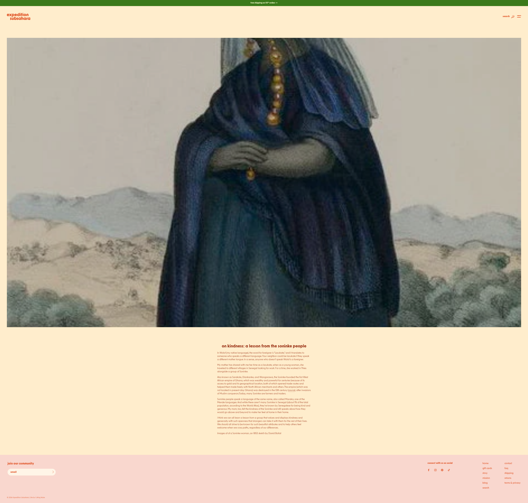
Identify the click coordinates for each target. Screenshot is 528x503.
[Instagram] (435, 470)
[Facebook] (428, 470)
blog (485, 483)
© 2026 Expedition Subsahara (18, 497)
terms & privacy (512, 483)
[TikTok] (449, 470)
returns (507, 478)
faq (506, 468)
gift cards (487, 468)
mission (486, 478)
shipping (508, 473)
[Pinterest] (442, 470)
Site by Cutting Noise (37, 497)
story (484, 473)
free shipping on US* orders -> (264, 3)
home (485, 463)
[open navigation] (519, 16)
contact (508, 463)
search (485, 488)
